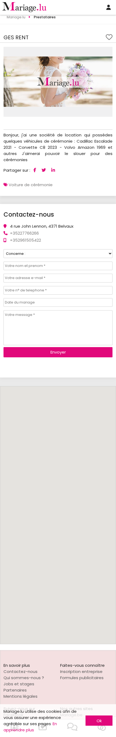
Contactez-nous (20, 671)
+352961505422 (25, 240)
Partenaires (15, 690)
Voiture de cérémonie (31, 185)
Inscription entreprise (81, 671)
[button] (107, 51)
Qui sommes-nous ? (24, 677)
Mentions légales (20, 696)
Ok (99, 721)
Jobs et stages (19, 684)
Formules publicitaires (82, 677)
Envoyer (58, 352)
